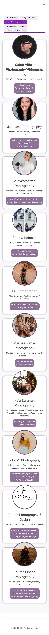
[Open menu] (44, 4)
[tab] (11, 18)
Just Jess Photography (24, 127)
